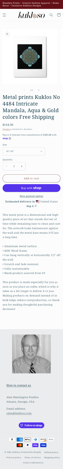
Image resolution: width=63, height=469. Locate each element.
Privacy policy (13, 457)
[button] (4, 15)
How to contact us (18, 385)
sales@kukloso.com (19, 413)
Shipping (7, 129)
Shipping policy (52, 457)
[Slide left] (24, 90)
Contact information (33, 462)
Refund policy (51, 452)
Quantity (7, 159)
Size (5, 144)
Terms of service (33, 457)
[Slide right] (38, 90)
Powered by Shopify (31, 452)
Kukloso (16, 452)
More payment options (31, 196)
